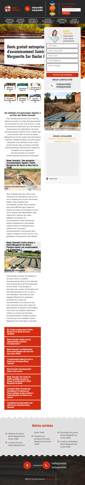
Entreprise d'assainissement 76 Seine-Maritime (48, 21)
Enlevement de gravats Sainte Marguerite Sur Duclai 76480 (69, 435)
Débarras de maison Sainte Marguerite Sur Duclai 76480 (16, 436)
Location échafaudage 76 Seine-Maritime (74, 21)
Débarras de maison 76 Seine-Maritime (10, 21)
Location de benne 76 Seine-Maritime (20, 21)
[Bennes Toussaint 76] (12, 8)
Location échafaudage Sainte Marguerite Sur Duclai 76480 (68, 444)
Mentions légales (53, 479)
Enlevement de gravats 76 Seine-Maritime (62, 21)
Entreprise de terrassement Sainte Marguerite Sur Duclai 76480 (42, 440)
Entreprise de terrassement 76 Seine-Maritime (33, 21)
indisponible (37, 7)
